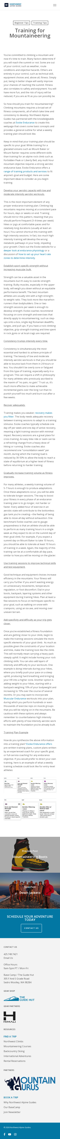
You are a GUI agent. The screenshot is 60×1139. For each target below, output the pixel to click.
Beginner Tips (22, 22)
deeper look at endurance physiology (24, 250)
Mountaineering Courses (17, 1046)
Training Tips (40, 22)
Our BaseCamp (12, 1107)
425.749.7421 (11, 954)
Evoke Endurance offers (39, 744)
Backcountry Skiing (14, 1051)
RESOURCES (9, 1029)
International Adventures (17, 1056)
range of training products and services (25, 171)
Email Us (8, 958)
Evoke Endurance (25, 122)
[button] (54, 5)
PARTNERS (9, 1070)
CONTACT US (31, 928)
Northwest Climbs (13, 1041)
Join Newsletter (12, 1112)
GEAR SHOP (9, 991)
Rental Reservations (14, 1061)
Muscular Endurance (15, 698)
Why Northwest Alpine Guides (20, 1102)
